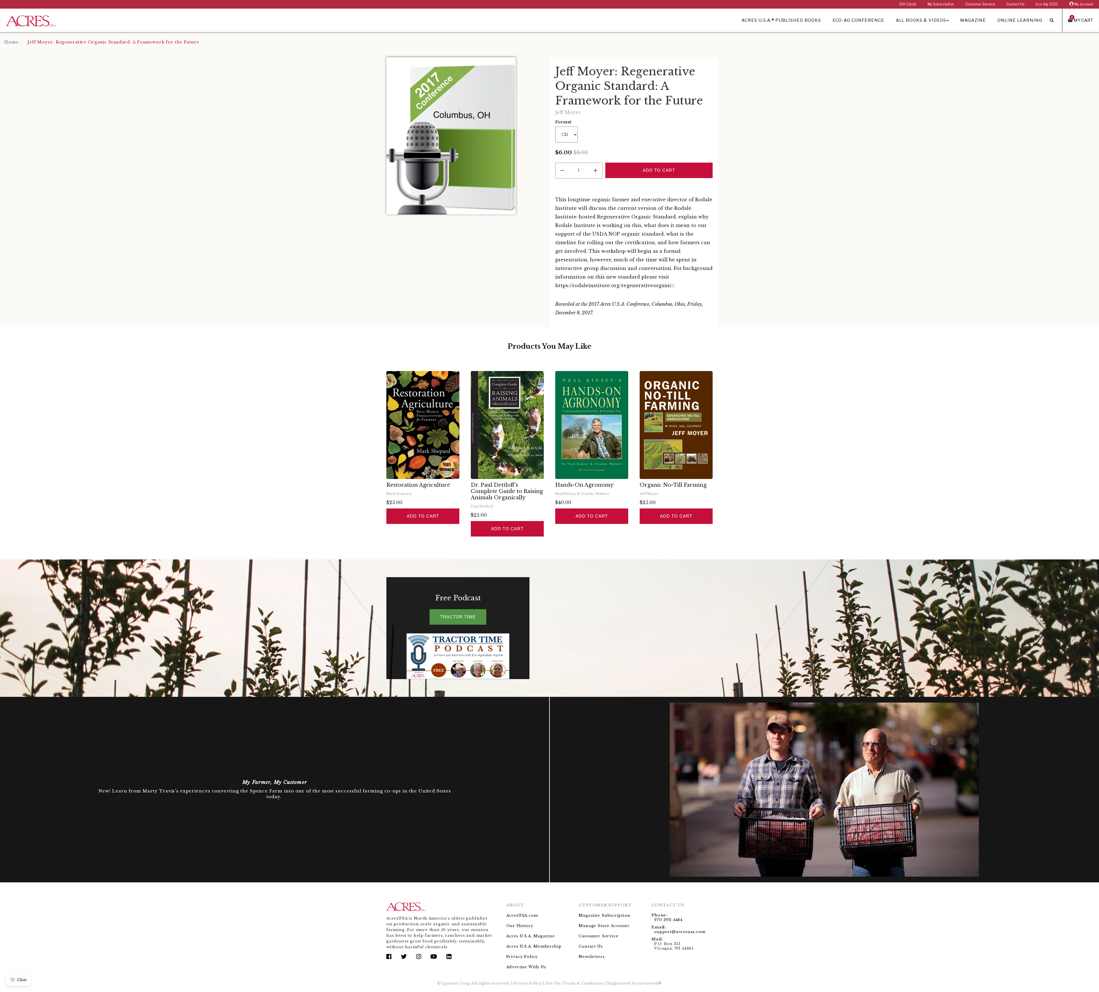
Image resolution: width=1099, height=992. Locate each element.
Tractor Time (458, 616)
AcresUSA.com (522, 915)
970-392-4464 (668, 919)
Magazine (973, 20)
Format (563, 122)
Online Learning (1019, 20)
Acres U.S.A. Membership (534, 946)
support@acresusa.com (679, 931)
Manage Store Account (604, 925)
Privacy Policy (522, 956)
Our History (519, 925)
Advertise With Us (526, 967)
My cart (1082, 20)
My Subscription (941, 4)
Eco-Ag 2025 (1047, 4)
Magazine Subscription (604, 915)
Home (11, 42)
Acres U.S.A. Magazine (530, 936)
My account (1083, 4)
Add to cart (423, 516)
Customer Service (980, 4)
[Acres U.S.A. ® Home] (31, 19)
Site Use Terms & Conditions (574, 983)
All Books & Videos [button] (921, 20)
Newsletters (591, 956)
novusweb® (650, 983)
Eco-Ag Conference (858, 20)
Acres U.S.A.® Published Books (781, 20)
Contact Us (1015, 4)
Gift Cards (907, 4)
